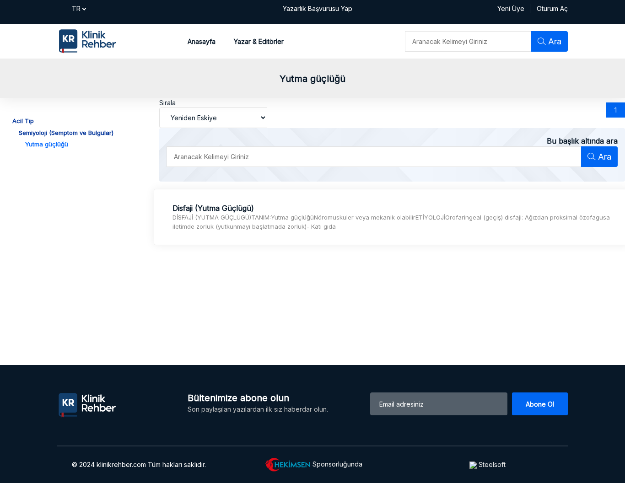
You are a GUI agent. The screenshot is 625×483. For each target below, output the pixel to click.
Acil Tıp (23, 120)
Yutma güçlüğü (46, 144)
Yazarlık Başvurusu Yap (317, 8)
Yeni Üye (510, 8)
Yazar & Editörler (259, 41)
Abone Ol (540, 404)
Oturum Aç (552, 8)
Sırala (167, 103)
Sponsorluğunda (336, 464)
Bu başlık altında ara (582, 140)
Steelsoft (491, 464)
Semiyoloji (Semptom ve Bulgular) (66, 132)
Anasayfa (202, 41)
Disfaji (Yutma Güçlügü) (213, 208)
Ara (553, 41)
